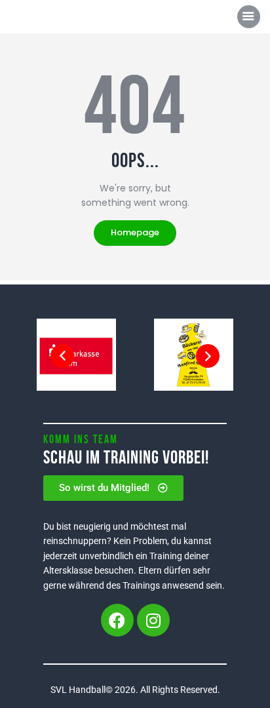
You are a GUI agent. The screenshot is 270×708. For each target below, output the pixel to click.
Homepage (135, 232)
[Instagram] (153, 620)
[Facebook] (117, 620)
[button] (62, 356)
